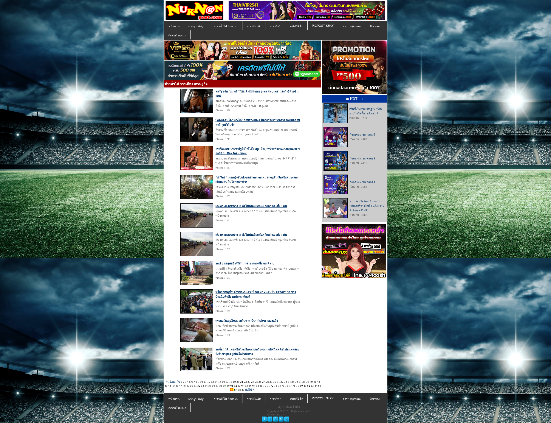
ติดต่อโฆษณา (177, 35)
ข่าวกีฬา (275, 26)
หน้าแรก (174, 26)
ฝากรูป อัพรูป (196, 26)
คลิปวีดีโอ (296, 26)
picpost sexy (323, 25)
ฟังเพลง (375, 26)
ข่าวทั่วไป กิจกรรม (226, 26)
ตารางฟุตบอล (351, 26)
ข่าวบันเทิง (254, 26)
